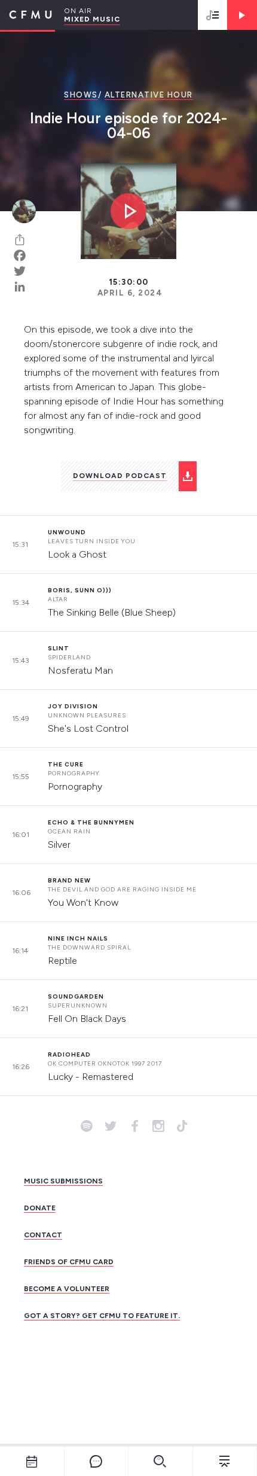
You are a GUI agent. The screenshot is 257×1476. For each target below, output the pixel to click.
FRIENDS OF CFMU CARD (69, 1262)
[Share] (24, 240)
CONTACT (43, 1235)
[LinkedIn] (24, 286)
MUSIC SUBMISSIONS (63, 1181)
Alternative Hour (149, 94)
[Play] (242, 15)
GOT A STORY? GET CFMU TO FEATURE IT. (102, 1315)
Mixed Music (92, 19)
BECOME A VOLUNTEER (66, 1289)
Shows (81, 94)
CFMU (26, 15)
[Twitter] (24, 271)
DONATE (40, 1208)
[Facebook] (24, 255)
